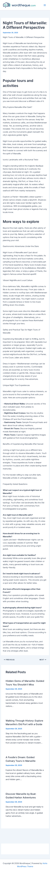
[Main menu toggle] (44, 5)
